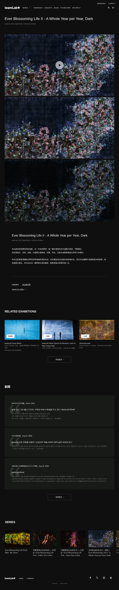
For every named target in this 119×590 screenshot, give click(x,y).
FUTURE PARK (65, 8)
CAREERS (30, 578)
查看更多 (58, 359)
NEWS (21, 578)
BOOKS (56, 8)
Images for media (18, 289)
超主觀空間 (26, 285)
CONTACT (111, 3)
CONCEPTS (48, 8)
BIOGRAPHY (101, 3)
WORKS (25, 8)
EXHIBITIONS (38, 8)
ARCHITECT (76, 8)
